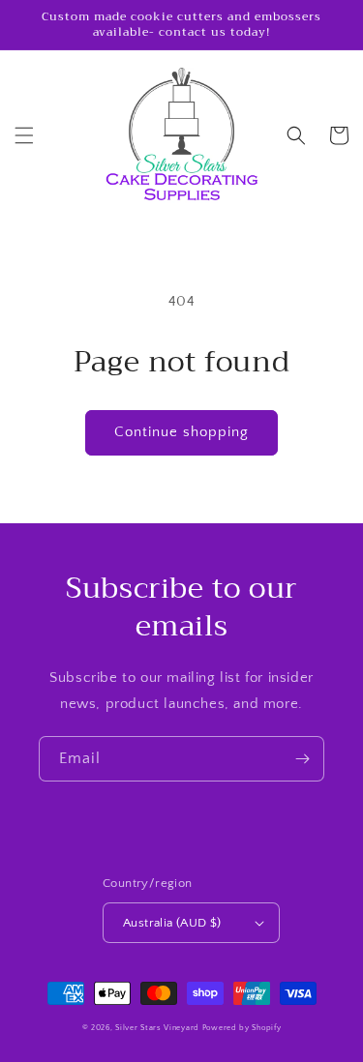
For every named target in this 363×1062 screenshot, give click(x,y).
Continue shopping (181, 432)
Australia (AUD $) (172, 922)
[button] (24, 135)
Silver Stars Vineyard (157, 1027)
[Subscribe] (302, 759)
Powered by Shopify (242, 1027)
